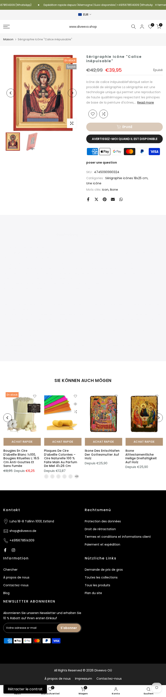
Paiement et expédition (102, 544)
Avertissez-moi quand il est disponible (124, 139)
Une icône (93, 183)
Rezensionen (99, 234)
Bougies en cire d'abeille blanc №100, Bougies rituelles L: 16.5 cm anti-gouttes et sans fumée (21, 458)
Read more (145, 102)
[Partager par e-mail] (113, 199)
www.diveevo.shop (83, 26)
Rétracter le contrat (25, 689)
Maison (8, 39)
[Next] (72, 93)
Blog (6, 593)
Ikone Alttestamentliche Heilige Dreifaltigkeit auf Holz (141, 456)
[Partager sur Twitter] (96, 199)
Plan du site (93, 593)
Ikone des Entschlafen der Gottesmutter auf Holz (102, 454)
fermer (161, 5)
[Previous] (10, 93)
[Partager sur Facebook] (88, 199)
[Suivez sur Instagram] (13, 550)
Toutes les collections (101, 577)
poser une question (101, 162)
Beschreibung (67, 234)
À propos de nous (16, 577)
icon (105, 189)
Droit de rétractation (100, 529)
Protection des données (103, 521)
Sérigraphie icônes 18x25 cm (126, 178)
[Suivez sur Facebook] (5, 550)
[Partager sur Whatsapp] (121, 199)
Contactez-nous (16, 585)
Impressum (83, 678)
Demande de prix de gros (104, 569)
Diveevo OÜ (103, 670)
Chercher (10, 569)
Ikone (114, 189)
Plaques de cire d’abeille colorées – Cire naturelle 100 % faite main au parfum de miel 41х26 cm (60, 458)
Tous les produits (97, 585)
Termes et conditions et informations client (118, 537)
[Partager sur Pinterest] (105, 199)
